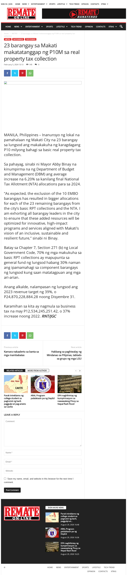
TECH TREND (74, 4)
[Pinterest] (22, 73)
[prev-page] (76, 370)
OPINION (85, 4)
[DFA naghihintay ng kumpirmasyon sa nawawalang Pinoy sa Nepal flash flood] (70, 384)
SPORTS (52, 4)
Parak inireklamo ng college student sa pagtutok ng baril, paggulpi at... (70, 517)
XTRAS (103, 4)
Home (6, 33)
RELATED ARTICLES (15, 370)
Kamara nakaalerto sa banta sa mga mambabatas (21, 353)
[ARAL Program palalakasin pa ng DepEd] (43, 384)
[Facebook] (7, 73)
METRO (15, 33)
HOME (17, 4)
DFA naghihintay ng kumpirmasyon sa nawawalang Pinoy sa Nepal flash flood (68, 399)
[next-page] (80, 370)
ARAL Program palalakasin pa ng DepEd (43, 397)
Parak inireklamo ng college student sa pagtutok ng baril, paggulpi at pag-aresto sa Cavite (15, 401)
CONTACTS (95, 4)
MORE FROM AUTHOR (37, 370)
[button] (121, 26)
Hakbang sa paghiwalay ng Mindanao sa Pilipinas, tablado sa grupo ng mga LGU (64, 355)
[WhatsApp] (30, 73)
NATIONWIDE (18, 39)
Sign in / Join (6, 4)
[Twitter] (15, 73)
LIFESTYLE (61, 4)
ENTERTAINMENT (38, 4)
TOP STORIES (30, 39)
